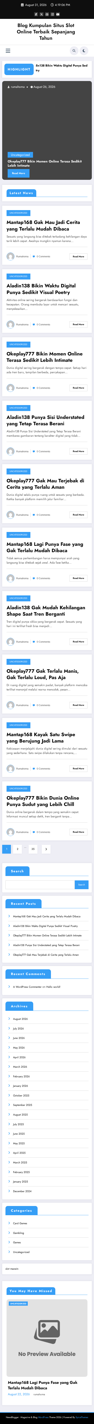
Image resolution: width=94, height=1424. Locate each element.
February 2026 (21, 1076)
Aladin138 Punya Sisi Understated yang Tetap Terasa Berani (45, 420)
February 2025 (21, 1172)
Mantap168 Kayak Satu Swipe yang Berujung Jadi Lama (41, 737)
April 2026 (19, 1057)
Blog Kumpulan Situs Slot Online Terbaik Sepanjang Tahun (46, 32)
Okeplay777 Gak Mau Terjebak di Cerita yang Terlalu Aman (45, 484)
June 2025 (19, 1134)
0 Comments (43, 256)
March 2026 (20, 1067)
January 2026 (20, 1086)
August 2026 (20, 1019)
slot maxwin (11, 1269)
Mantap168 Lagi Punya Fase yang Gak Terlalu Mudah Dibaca (45, 547)
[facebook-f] (36, 14)
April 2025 (19, 1153)
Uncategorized (64, 155)
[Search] (74, 50)
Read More (62, 173)
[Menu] (8, 51)
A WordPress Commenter (27, 987)
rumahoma (61, 87)
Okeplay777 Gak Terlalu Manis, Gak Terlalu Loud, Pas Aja (43, 674)
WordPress (43, 1417)
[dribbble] (47, 14)
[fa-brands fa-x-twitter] (42, 14)
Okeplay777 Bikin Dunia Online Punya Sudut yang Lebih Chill (43, 801)
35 (33, 849)
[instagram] (52, 14)
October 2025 (21, 1096)
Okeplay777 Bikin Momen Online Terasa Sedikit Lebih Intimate (45, 357)
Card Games (20, 1223)
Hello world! (53, 987)
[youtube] (58, 14)
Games (17, 1242)
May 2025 (19, 1143)
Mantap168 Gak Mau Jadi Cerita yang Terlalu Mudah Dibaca (43, 225)
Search (17, 871)
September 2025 (22, 1105)
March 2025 (20, 1162)
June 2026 (19, 1038)
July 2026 (18, 1029)
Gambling (18, 1233)
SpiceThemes (82, 1417)
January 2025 (20, 1182)
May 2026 (19, 1048)
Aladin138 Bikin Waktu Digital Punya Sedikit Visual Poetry (41, 289)
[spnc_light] (84, 50)
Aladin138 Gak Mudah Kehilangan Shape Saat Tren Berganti (46, 610)
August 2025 (20, 1115)
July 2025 (18, 1124)
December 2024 (22, 1191)
